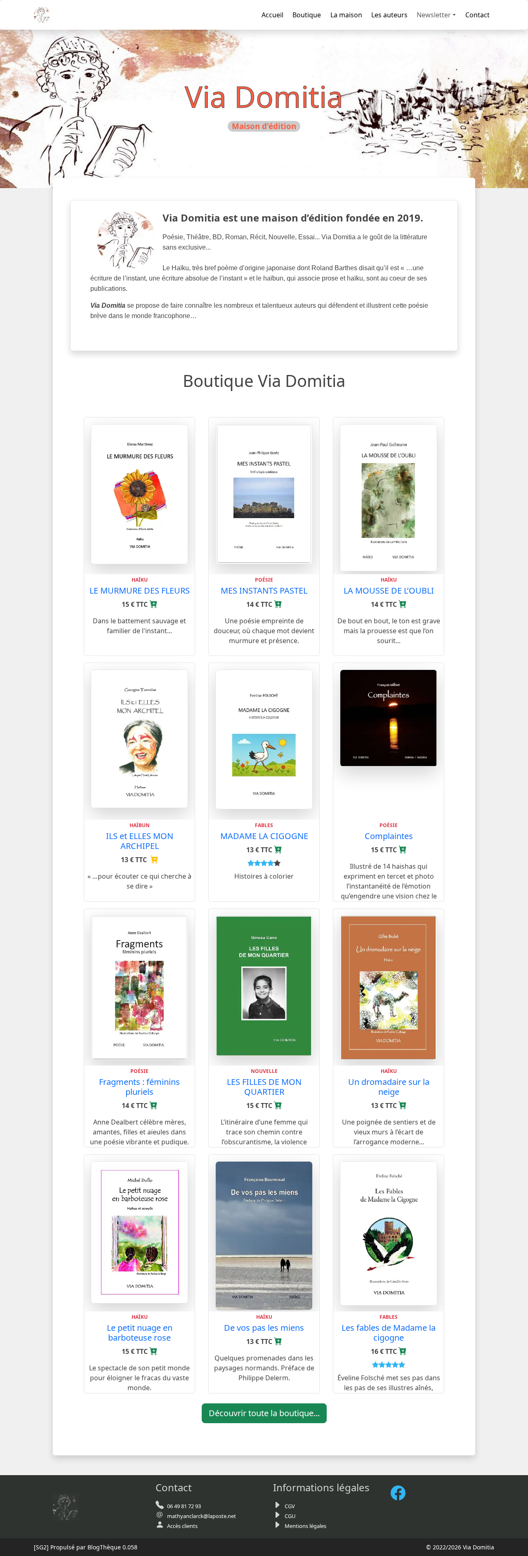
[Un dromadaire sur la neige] (388, 987)
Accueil (272, 14)
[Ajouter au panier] (153, 604)
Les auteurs (389, 14)
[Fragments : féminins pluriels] (139, 987)
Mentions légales (305, 1526)
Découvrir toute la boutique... (264, 1413)
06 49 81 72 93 (184, 1506)
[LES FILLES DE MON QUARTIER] (264, 985)
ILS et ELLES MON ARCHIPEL (139, 840)
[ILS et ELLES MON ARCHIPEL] (139, 738)
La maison (346, 14)
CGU (290, 1516)
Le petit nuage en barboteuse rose (139, 1332)
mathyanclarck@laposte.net (201, 1516)
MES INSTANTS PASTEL (264, 590)
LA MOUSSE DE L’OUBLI (389, 590)
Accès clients (182, 1526)
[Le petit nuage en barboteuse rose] (139, 1231)
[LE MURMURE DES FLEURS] (139, 493)
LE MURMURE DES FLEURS (140, 590)
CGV (290, 1506)
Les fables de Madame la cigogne (389, 1332)
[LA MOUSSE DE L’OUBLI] (388, 497)
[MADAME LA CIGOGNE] (264, 738)
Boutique (306, 14)
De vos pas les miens (264, 1327)
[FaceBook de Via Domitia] (401, 1493)
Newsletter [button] (434, 14)
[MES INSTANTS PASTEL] (264, 493)
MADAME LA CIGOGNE (264, 836)
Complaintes (389, 836)
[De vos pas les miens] (264, 1235)
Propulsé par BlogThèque (85, 1547)
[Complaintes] (388, 717)
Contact (477, 14)
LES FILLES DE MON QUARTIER (264, 1086)
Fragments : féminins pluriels (139, 1086)
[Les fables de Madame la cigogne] (388, 1232)
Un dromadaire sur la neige (388, 1086)
